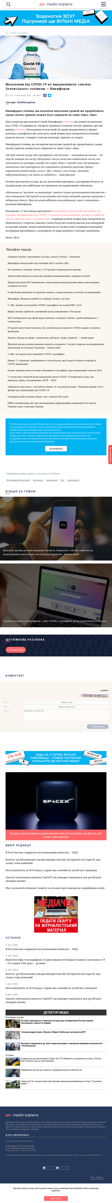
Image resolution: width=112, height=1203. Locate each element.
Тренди (13, 33)
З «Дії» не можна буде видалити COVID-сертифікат (36, 354)
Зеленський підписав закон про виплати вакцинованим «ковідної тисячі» (49, 276)
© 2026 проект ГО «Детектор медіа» (20, 1146)
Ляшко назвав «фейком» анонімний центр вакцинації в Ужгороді (44, 311)
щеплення (38, 480)
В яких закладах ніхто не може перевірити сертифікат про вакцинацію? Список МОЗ (55, 370)
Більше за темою (21, 491)
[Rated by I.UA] (49, 1169)
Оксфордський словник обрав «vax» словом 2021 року (38, 396)
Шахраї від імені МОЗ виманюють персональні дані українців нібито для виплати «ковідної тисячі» (53, 284)
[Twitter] (49, 95)
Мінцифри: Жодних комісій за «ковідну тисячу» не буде (39, 298)
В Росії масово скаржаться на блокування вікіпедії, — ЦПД (42, 852)
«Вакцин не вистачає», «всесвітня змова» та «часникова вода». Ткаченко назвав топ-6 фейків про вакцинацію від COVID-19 (55, 388)
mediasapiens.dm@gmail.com (23, 1148)
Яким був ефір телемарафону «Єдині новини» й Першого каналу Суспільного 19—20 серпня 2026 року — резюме (55, 961)
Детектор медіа (56, 1012)
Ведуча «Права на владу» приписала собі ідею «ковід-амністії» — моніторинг (51, 337)
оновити (104, 690)
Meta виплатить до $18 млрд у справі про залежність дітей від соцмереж (51, 870)
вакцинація (51, 480)
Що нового (23, 33)
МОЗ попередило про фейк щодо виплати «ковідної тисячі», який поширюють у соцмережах (53, 319)
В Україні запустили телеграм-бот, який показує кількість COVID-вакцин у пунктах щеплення (54, 329)
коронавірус (73, 480)
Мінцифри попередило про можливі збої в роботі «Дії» (38, 263)
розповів (20, 129)
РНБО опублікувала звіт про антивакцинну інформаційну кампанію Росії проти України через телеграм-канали (52, 404)
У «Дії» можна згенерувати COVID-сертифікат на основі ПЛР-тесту (45, 305)
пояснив (68, 121)
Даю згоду (56, 1198)
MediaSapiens (26, 102)
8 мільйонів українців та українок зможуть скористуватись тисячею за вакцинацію (54, 292)
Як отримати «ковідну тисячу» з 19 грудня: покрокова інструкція (44, 269)
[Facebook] (45, 95)
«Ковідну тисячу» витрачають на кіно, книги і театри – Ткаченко (44, 256)
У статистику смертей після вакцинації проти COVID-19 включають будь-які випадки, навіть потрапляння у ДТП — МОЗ (51, 378)
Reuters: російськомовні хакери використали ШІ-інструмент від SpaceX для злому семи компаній (53, 861)
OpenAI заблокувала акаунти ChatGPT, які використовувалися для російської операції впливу (53, 879)
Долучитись (56, 448)
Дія (62, 480)
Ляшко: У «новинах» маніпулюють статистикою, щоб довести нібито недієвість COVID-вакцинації (52, 362)
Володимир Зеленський (18, 480)
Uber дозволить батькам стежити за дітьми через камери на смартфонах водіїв (55, 888)
